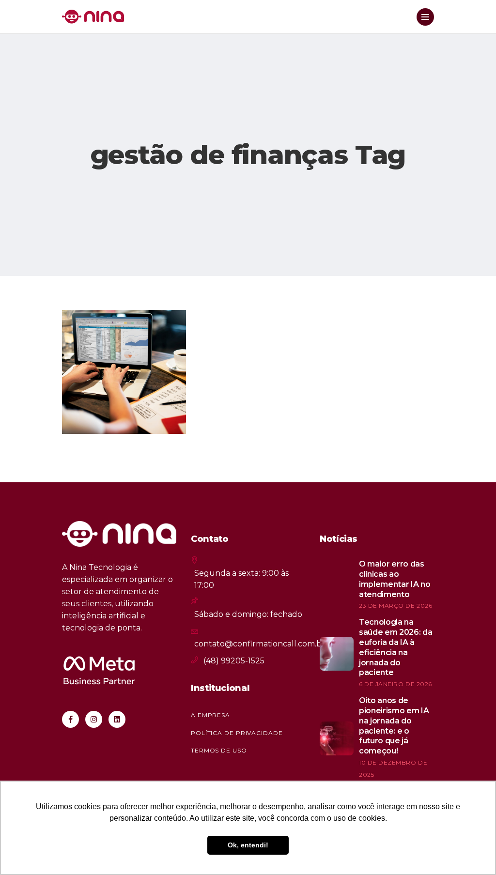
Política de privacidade (237, 733)
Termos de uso (219, 750)
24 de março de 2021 (117, 412)
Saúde (90, 330)
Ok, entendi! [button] (248, 845)
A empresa (210, 715)
